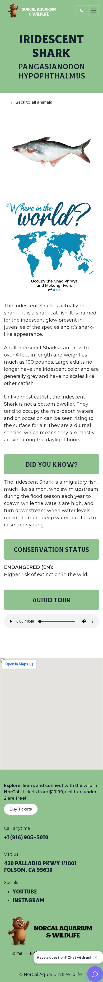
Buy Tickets (21, 809)
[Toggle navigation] (93, 10)
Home (16, 953)
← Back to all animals (31, 102)
